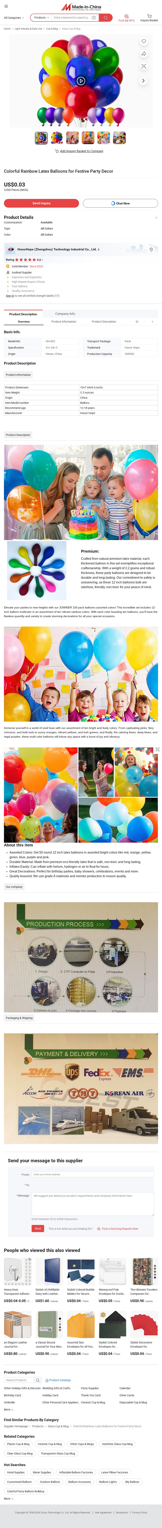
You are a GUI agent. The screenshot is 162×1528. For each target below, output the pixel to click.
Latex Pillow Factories (114, 1472)
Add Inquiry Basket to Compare (81, 151)
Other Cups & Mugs (82, 1444)
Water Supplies (42, 1472)
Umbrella (9, 1402)
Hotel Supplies (15, 1472)
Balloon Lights (108, 1482)
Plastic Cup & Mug (18, 1444)
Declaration (122, 1512)
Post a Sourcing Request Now (117, 1228)
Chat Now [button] (123, 203)
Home (7, 28)
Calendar (125, 1388)
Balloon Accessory (79, 1482)
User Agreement (103, 1512)
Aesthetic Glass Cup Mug (117, 1444)
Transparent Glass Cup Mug (58, 1453)
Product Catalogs (60, 1380)
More (7, 1409)
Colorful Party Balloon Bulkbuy (25, 1491)
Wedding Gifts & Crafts (56, 1388)
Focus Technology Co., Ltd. (55, 1512)
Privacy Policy (139, 1512)
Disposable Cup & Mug (133, 1402)
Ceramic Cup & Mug (93, 1402)
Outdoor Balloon (50, 1482)
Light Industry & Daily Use (28, 28)
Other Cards (127, 1395)
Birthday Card (12, 1395)
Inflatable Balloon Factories (76, 1472)
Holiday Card (50, 1395)
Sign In (10, 296)
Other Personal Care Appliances (61, 1402)
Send (38, 1228)
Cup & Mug (52, 28)
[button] (145, 321)
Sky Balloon (132, 1482)
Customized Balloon (19, 1482)
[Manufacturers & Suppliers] (81, 7)
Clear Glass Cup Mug (20, 1453)
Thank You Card (91, 1395)
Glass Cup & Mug (71, 28)
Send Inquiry (42, 203)
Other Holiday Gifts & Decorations (23, 1388)
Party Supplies (90, 1388)
